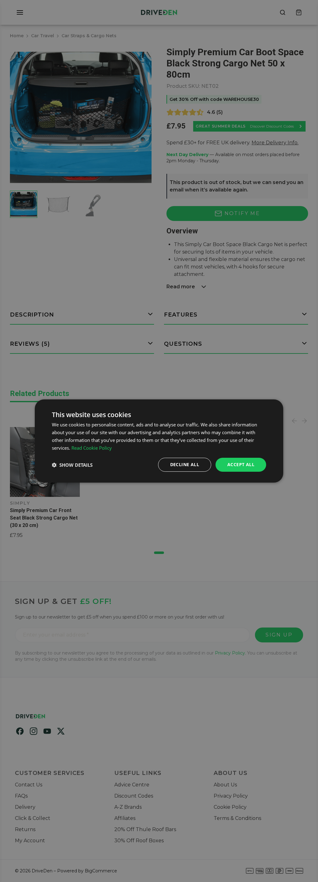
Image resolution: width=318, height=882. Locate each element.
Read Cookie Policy (91, 448)
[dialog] (159, 441)
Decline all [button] (184, 464)
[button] (72, 464)
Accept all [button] (240, 464)
